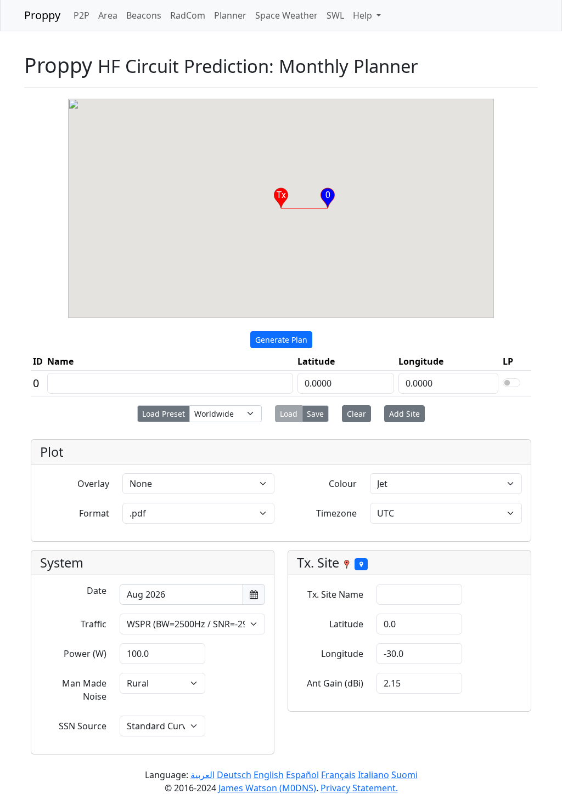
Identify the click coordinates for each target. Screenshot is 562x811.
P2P (81, 15)
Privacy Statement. (359, 788)
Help (363, 15)
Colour (343, 484)
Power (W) (85, 654)
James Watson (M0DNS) (267, 788)
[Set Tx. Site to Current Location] (361, 564)
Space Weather (286, 15)
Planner (230, 15)
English (269, 775)
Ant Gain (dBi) (335, 683)
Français (338, 775)
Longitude (342, 654)
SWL (335, 15)
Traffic (93, 624)
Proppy (42, 15)
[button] (281, 198)
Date (96, 591)
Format (94, 513)
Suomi (404, 775)
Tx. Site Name (335, 594)
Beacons (143, 15)
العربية (202, 775)
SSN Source (82, 726)
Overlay (93, 484)
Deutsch (234, 775)
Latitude (346, 624)
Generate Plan (281, 339)
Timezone (336, 513)
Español (302, 775)
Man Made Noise (84, 689)
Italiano (373, 775)
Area (107, 15)
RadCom (187, 15)
